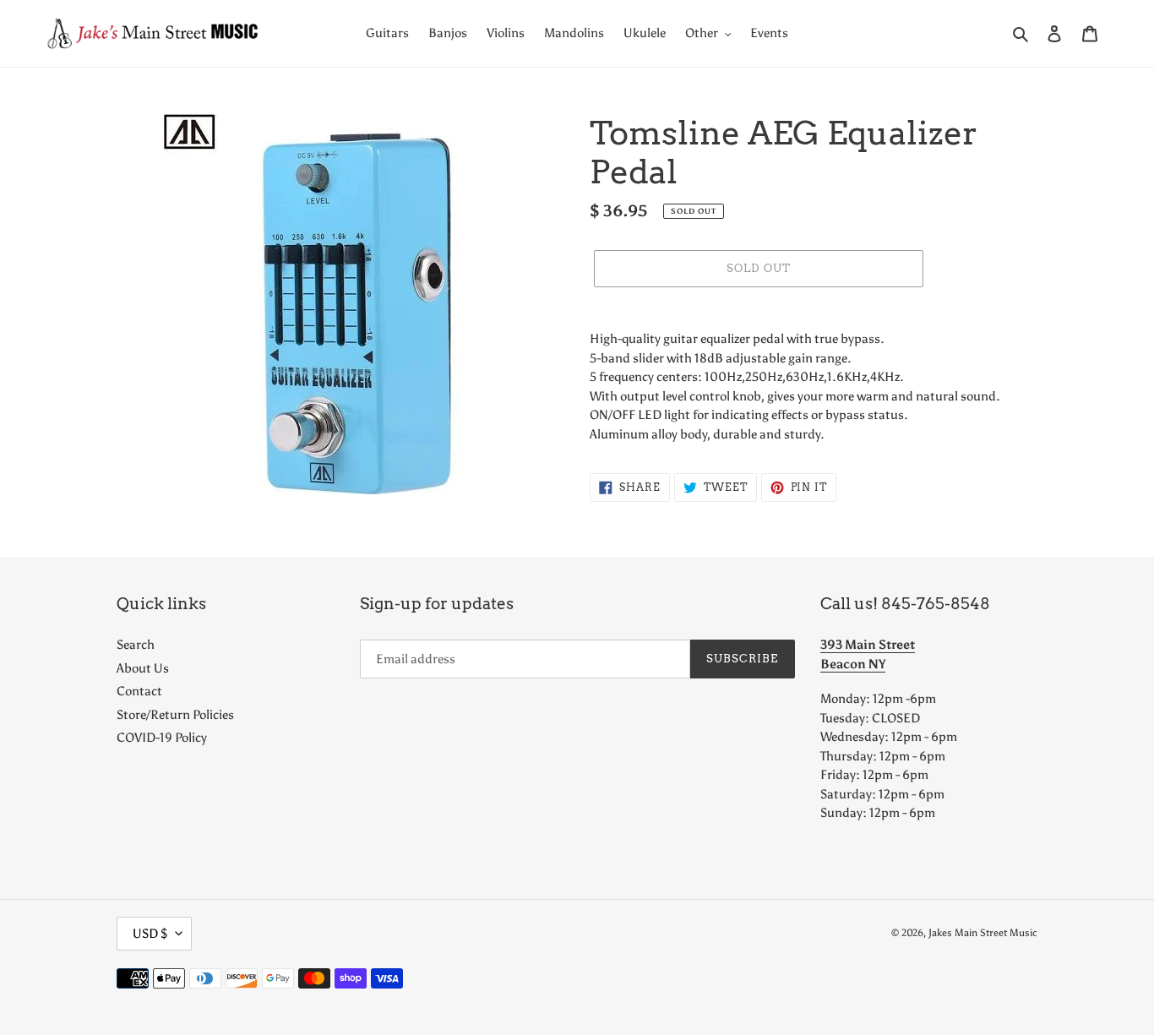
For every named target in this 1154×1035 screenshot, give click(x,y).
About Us (143, 668)
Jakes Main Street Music (982, 933)
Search (136, 644)
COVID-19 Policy (162, 737)
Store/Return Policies (175, 714)
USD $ (150, 933)
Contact (139, 691)
